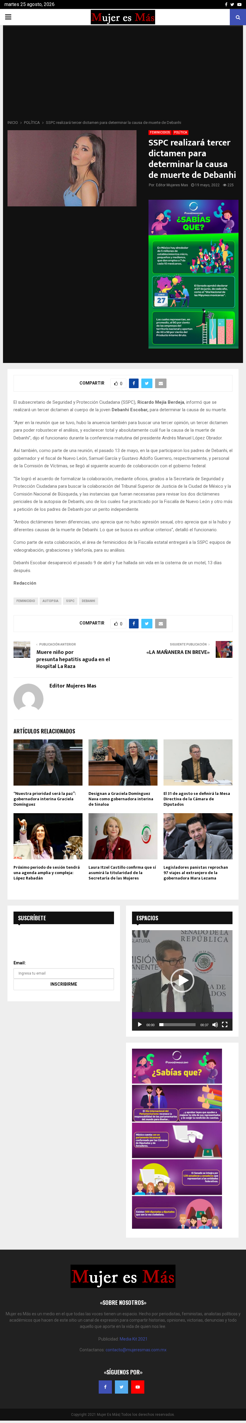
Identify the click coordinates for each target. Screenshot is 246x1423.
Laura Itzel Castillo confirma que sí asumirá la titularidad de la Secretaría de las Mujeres (122, 873)
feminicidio (25, 601)
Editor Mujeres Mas (172, 185)
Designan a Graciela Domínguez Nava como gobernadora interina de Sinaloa (120, 799)
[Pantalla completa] (225, 1025)
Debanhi (88, 601)
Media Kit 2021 (134, 1339)
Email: (20, 962)
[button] (182, 981)
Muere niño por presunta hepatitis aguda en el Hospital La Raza (73, 659)
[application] (182, 980)
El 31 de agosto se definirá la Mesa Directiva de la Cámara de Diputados (197, 799)
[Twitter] (121, 1387)
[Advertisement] (123, 74)
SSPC (70, 601)
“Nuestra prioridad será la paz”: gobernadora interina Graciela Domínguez (45, 799)
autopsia (50, 601)
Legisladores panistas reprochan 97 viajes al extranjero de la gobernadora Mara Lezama (196, 873)
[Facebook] (105, 1387)
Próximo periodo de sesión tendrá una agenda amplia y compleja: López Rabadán (47, 873)
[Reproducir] (140, 1025)
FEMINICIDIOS (160, 132)
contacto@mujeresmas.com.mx (136, 1349)
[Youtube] (137, 1387)
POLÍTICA (180, 132)
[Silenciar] (215, 1025)
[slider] (177, 1024)
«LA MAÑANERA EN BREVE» (178, 652)
